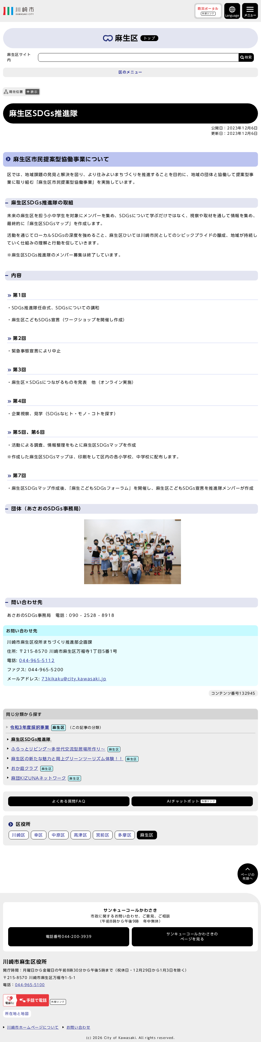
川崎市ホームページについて (33, 1027)
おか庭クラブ (31, 768)
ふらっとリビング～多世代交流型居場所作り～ (65, 749)
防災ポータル (208, 11)
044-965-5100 (30, 985)
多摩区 (125, 835)
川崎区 (18, 835)
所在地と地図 (17, 1013)
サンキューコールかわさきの (192, 936)
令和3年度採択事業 (37, 727)
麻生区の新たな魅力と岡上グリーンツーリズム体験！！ (74, 759)
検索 (248, 57)
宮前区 (103, 835)
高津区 (80, 835)
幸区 (38, 835)
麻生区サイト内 (19, 57)
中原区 (58, 835)
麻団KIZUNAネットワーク (45, 778)
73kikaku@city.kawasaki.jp (74, 679)
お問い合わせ (78, 1027)
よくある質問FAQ (68, 801)
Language (232, 15)
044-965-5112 (37, 660)
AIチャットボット (191, 801)
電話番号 (69, 936)
